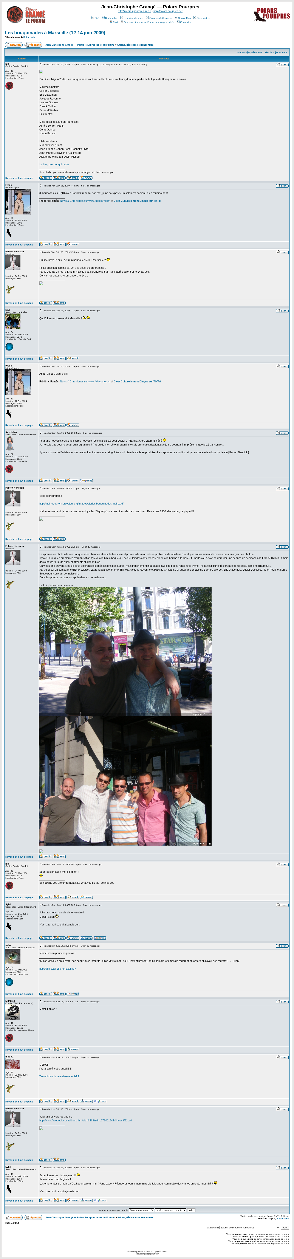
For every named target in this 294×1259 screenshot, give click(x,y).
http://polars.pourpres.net (168, 11)
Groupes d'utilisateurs (160, 18)
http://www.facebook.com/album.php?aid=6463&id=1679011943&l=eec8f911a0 (85, 1120)
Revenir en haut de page (19, 178)
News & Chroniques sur (74, 200)
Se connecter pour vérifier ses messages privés (149, 22)
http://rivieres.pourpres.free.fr (134, 11)
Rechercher (111, 18)
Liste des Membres (134, 18)
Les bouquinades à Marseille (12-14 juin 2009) (55, 32)
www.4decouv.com (99, 200)
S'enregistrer (203, 18)
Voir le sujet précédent (249, 52)
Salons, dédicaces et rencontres (135, 44)
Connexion (185, 22)
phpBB (140, 1251)
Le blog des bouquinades (54, 164)
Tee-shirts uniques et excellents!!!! (59, 1076)
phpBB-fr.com (153, 1254)
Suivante (30, 37)
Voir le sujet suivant (276, 52)
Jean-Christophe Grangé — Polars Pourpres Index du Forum (79, 44)
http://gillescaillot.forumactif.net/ (57, 968)
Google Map (184, 18)
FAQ (97, 18)
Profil (115, 22)
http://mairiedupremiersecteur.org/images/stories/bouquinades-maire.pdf (81, 503)
